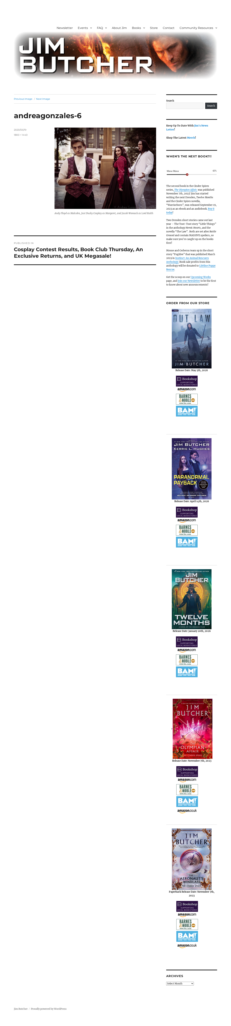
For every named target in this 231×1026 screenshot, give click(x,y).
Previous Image (23, 98)
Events (83, 28)
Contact (169, 28)
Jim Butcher (21, 1008)
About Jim (119, 28)
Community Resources (196, 28)
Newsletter (65, 28)
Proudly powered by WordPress (49, 1008)
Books (136, 28)
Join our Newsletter (189, 280)
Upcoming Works (201, 277)
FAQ (100, 28)
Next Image (43, 98)
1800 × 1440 (21, 134)
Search (170, 100)
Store (154, 28)
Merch (191, 137)
